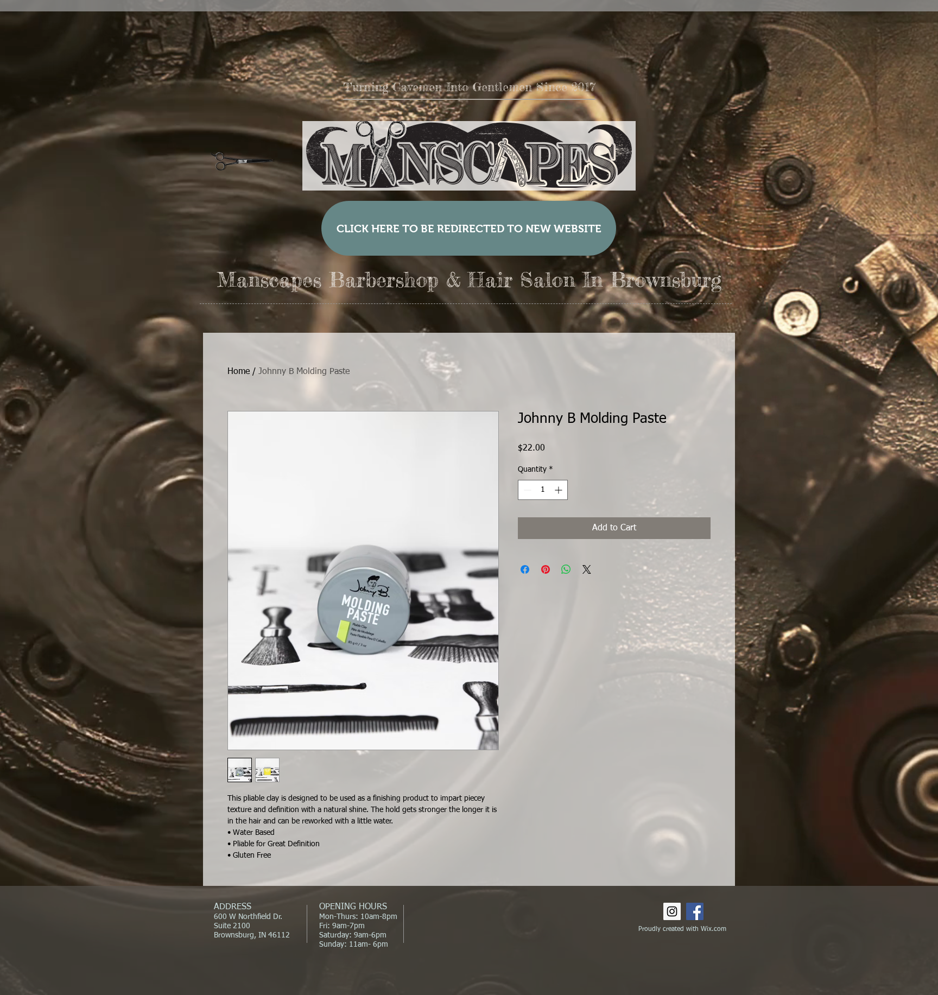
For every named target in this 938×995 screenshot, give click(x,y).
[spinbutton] (543, 489)
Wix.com (713, 929)
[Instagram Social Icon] (672, 911)
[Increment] (559, 489)
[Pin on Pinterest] (545, 569)
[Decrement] (526, 489)
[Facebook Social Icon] (695, 911)
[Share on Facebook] (524, 569)
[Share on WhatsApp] (566, 569)
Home (238, 371)
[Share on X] (586, 569)
